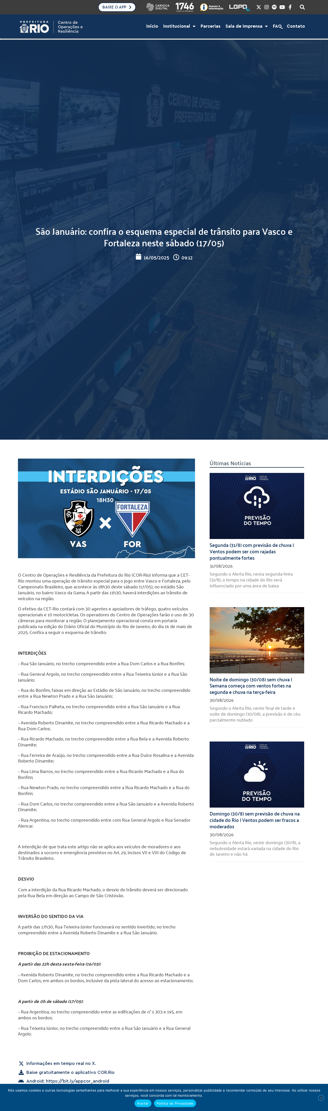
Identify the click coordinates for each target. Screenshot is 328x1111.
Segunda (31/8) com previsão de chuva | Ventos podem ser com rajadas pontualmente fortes (252, 551)
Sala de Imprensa (243, 26)
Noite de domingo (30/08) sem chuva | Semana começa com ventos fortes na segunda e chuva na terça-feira (251, 685)
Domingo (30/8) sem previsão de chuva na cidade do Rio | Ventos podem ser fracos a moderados (255, 820)
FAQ (277, 26)
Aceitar (143, 1103)
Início (152, 26)
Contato (296, 26)
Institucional (176, 26)
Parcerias (210, 26)
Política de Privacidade (175, 1103)
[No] (321, 1098)
